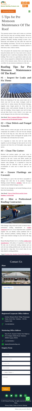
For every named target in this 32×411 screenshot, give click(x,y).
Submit (5, 389)
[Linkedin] (23, 6)
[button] (29, 11)
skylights (19, 183)
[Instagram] (28, 3)
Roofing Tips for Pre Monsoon (21, 254)
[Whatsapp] (26, 6)
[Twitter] (25, 3)
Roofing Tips (8, 254)
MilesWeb (29, 409)
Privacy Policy (9, 405)
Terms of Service (17, 405)
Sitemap (24, 405)
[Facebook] (22, 3)
